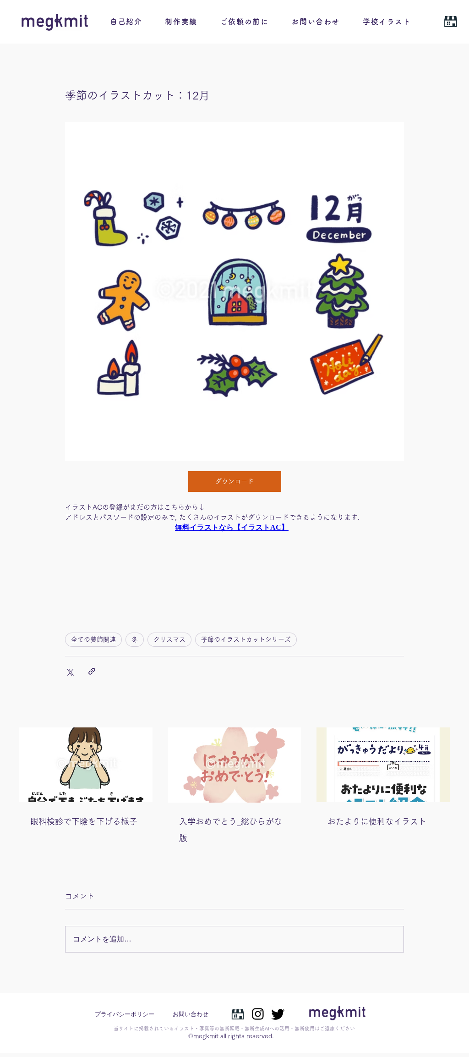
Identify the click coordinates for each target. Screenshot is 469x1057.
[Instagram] (258, 1014)
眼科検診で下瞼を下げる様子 (83, 821)
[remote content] (234, 532)
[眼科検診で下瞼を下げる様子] (86, 764)
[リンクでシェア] (91, 671)
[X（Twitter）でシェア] (69, 671)
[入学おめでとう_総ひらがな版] (234, 765)
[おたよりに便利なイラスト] (383, 764)
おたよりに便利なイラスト (376, 821)
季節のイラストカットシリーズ (246, 639)
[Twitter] (278, 1014)
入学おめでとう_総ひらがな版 (230, 829)
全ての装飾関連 (93, 639)
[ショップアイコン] (237, 1014)
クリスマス (169, 639)
